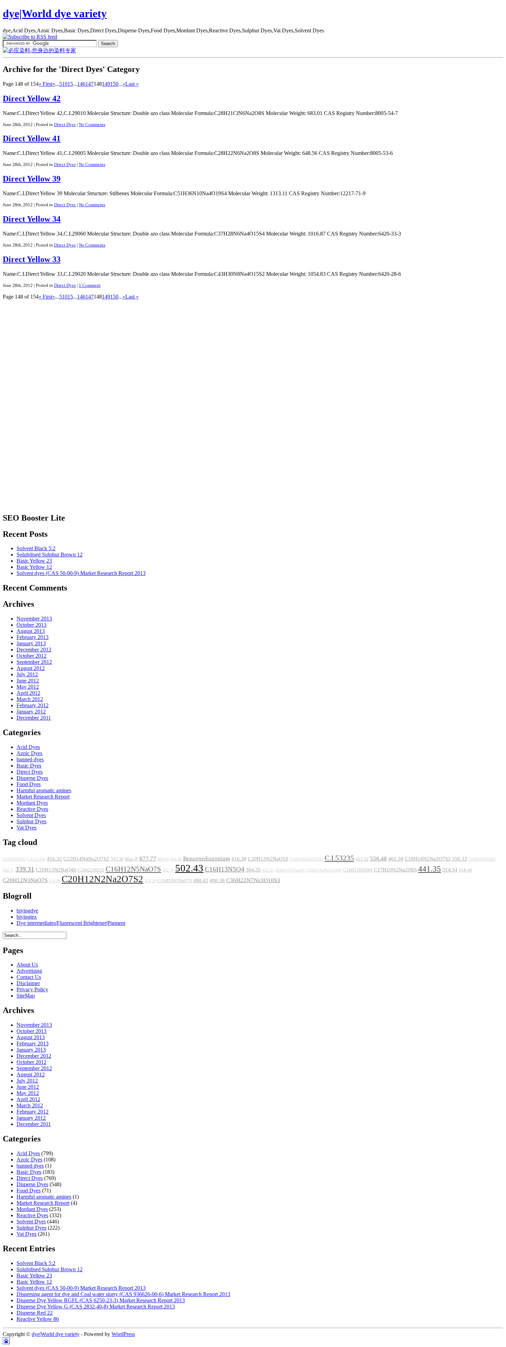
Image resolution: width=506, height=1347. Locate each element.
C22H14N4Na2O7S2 (86, 859)
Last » (132, 84)
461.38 (395, 859)
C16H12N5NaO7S (133, 869)
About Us (27, 965)
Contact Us (29, 977)
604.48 (176, 859)
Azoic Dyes (29, 753)
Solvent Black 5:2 (36, 548)
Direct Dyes (65, 124)
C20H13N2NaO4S (56, 870)
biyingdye (27, 910)
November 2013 (34, 619)
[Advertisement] (30, 403)
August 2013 (31, 631)
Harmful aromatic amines (44, 790)
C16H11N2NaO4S (290, 870)
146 (81, 84)
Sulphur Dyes (31, 821)
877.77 (147, 858)
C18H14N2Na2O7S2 (428, 859)
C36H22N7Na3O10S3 (253, 880)
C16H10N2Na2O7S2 (306, 859)
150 (114, 84)
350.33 (459, 859)
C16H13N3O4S (357, 870)
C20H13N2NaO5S (268, 859)
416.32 (54, 859)
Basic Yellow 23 (34, 561)
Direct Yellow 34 (32, 219)
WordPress (123, 1334)
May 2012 (28, 687)
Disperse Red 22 (35, 1313)
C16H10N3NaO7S (174, 880)
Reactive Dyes (32, 809)
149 (106, 84)
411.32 (362, 859)
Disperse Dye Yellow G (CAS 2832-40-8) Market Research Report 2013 (96, 1306)
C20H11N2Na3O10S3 (324, 870)
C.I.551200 (36, 859)
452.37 (8, 870)
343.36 (117, 859)
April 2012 (28, 693)
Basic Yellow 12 (34, 567)
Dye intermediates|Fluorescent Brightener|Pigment (71, 923)
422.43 (268, 870)
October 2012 (31, 656)
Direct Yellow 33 (32, 259)
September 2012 (34, 662)
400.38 (217, 880)
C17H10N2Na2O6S (395, 870)
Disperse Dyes (32, 778)
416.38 (238, 859)
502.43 (189, 868)
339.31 (24, 869)
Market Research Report (43, 797)
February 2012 (33, 705)
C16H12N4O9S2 (482, 859)
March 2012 (30, 699)
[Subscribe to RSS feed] (30, 37)
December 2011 (34, 718)
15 (70, 84)
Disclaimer (28, 983)
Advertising (29, 971)
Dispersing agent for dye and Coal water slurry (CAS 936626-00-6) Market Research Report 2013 (123, 1294)
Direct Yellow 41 (32, 138)
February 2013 (33, 637)
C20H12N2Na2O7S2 (102, 879)
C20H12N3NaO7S (25, 880)
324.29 (150, 881)
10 (64, 84)
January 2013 (31, 643)
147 (89, 84)
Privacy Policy (32, 989)
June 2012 (28, 680)
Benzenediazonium (206, 858)
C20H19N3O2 (14, 859)
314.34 (449, 870)
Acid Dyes (28, 747)
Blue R (131, 859)
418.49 (465, 870)
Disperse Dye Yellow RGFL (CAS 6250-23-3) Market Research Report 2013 (101, 1300)
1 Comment (90, 285)
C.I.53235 (339, 858)
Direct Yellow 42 (32, 98)
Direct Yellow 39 (32, 178)
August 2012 (31, 668)
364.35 (253, 870)
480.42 (200, 880)
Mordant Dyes (32, 803)
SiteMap (26, 996)
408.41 (163, 859)
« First (45, 84)
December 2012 (34, 649)
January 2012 (31, 711)
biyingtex (27, 917)
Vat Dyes (26, 828)
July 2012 (27, 674)
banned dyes (30, 759)
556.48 (378, 858)
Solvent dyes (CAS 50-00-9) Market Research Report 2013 (81, 573)
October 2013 (31, 625)
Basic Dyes (29, 766)
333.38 (54, 881)
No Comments (92, 124)
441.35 (429, 868)
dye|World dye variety (55, 13)
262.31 (168, 870)
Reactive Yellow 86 (38, 1319)
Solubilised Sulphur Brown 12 (50, 554)
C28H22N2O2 (90, 870)
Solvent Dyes (31, 815)
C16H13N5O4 (224, 869)
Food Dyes (29, 784)
